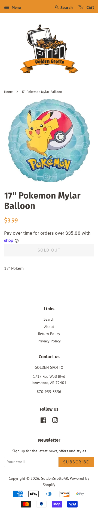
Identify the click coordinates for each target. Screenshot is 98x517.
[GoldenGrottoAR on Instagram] (55, 421)
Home (8, 92)
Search (66, 7)
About (49, 326)
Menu (16, 7)
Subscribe (76, 462)
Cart (90, 7)
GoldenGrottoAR (54, 478)
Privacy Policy (49, 341)
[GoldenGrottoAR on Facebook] (43, 421)
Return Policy (49, 333)
